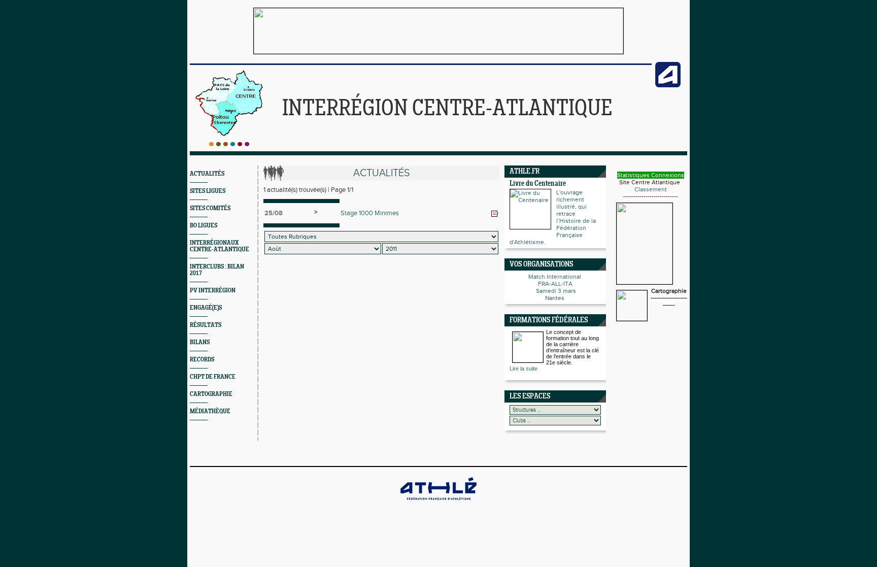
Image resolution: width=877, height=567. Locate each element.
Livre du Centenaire (538, 184)
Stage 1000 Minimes (370, 213)
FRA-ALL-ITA (555, 283)
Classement (650, 189)
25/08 (273, 213)
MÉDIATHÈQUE (210, 411)
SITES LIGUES (207, 191)
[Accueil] (229, 144)
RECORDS (202, 359)
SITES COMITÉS (210, 208)
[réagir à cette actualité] (494, 214)
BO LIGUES (203, 225)
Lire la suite (523, 368)
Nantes (555, 298)
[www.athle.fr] (668, 85)
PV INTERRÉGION (212, 290)
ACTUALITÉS (207, 174)
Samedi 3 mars (555, 290)
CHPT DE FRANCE (212, 377)
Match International (555, 276)
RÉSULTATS (205, 325)
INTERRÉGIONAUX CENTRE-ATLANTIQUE (219, 246)
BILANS (200, 342)
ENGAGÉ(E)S (206, 308)
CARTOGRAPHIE (211, 394)
